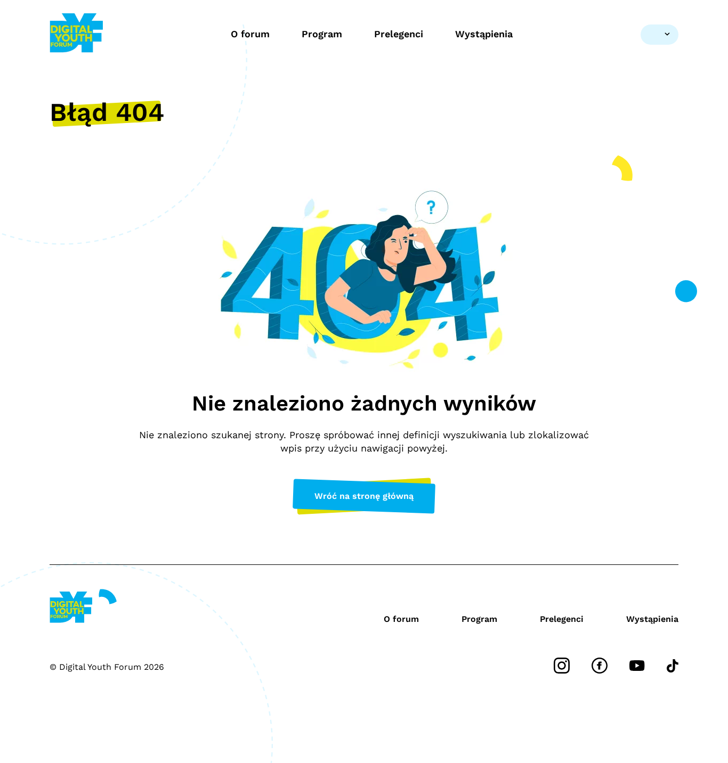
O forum (250, 33)
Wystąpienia (484, 33)
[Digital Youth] (76, 34)
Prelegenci (398, 33)
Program (322, 33)
